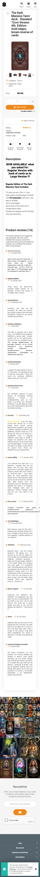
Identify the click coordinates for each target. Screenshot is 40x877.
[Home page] (4, 4)
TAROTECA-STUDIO (13, 133)
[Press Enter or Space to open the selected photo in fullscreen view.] (20, 56)
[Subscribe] (20, 812)
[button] (10, 146)
